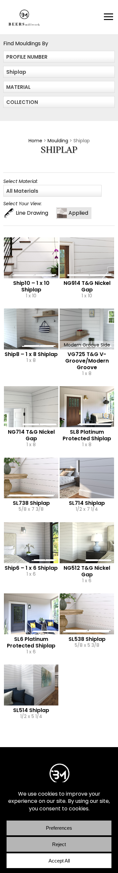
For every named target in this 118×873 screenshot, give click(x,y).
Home (35, 140)
